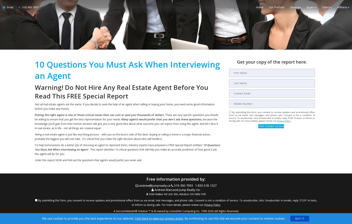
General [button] (294, 7)
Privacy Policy (284, 120)
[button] (271, 126)
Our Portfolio (277, 7)
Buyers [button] (311, 7)
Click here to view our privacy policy (159, 218)
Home (259, 7)
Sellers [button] (326, 7)
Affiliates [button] (342, 7)
